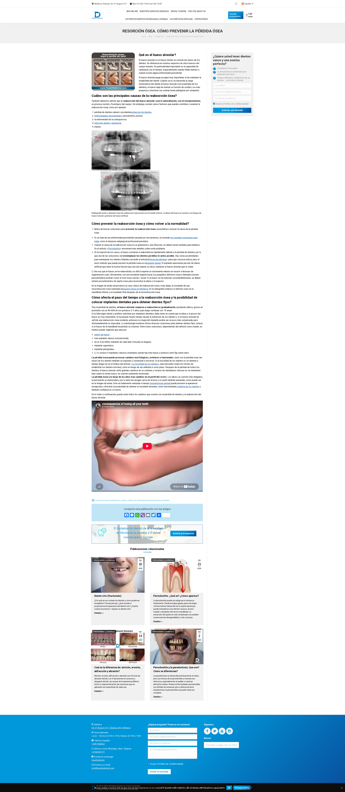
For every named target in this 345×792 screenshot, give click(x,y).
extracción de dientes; (141, 112)
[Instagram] (229, 731)
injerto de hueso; (102, 334)
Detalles (98, 613)
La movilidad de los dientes (145, 364)
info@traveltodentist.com (103, 768)
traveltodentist (98, 760)
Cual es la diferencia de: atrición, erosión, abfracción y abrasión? (117, 669)
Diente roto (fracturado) (107, 595)
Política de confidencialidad (236, 104)
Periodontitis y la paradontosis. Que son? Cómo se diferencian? (176, 669)
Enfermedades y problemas (104, 560)
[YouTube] (222, 731)
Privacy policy (242, 787)
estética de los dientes (188, 386)
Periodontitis (114, 248)
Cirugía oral (159, 36)
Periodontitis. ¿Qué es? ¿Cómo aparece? (176, 595)
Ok (229, 787)
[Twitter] (214, 731)
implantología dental (160, 383)
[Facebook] (207, 731)
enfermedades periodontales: (108, 116)
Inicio (144, 36)
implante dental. (153, 263)
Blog (150, 36)
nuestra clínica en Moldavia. (136, 289)
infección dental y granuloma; (108, 123)
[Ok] (341, 787)
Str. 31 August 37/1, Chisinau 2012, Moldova (111, 728)
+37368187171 (98, 752)
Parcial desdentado (158, 259)
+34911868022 (98, 744)
